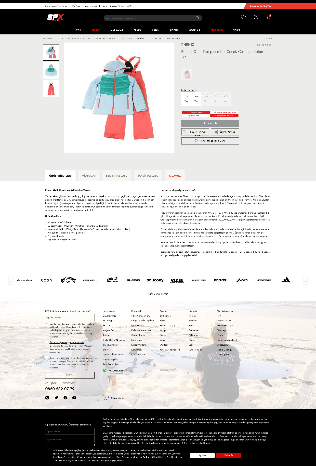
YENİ (78, 30)
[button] (10, 280)
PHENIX (187, 45)
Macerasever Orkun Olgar (56, 6)
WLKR (236, 30)
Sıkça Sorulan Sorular (141, 315)
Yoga (162, 340)
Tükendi (210, 123)
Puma (191, 325)
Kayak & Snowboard (170, 349)
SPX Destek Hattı (115, 370)
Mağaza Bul (108, 330)
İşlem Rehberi (138, 325)
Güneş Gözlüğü (225, 325)
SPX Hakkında (109, 315)
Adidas (192, 315)
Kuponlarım (137, 340)
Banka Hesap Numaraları (115, 340)
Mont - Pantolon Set (106, 38)
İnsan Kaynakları (110, 344)
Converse (193, 330)
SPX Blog (76, 6)
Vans (191, 344)
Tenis (162, 320)
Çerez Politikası (138, 354)
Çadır (220, 335)
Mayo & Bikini (224, 320)
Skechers (193, 320)
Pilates (163, 335)
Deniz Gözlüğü (224, 349)
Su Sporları (165, 315)
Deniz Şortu (223, 354)
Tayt (219, 315)
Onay (68, 323)
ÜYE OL (70, 375)
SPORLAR (194, 30)
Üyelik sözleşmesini (58, 342)
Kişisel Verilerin (77, 342)
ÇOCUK (174, 30)
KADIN (155, 30)
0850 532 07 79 (60, 389)
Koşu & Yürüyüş (167, 325)
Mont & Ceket (84, 38)
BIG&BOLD (217, 30)
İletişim (106, 335)
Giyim (70, 38)
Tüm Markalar (195, 349)
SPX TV (106, 325)
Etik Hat (106, 349)
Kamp (163, 330)
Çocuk (60, 38)
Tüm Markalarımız (158, 294)
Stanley (192, 340)
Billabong (193, 335)
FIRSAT (96, 30)
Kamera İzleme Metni (113, 354)
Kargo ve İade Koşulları (142, 320)
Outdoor (164, 344)
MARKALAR (116, 30)
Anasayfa (48, 38)
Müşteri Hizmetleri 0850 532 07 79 (117, 6)
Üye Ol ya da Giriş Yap (260, 6)
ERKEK (137, 30)
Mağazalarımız (91, 6)
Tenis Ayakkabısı (225, 330)
